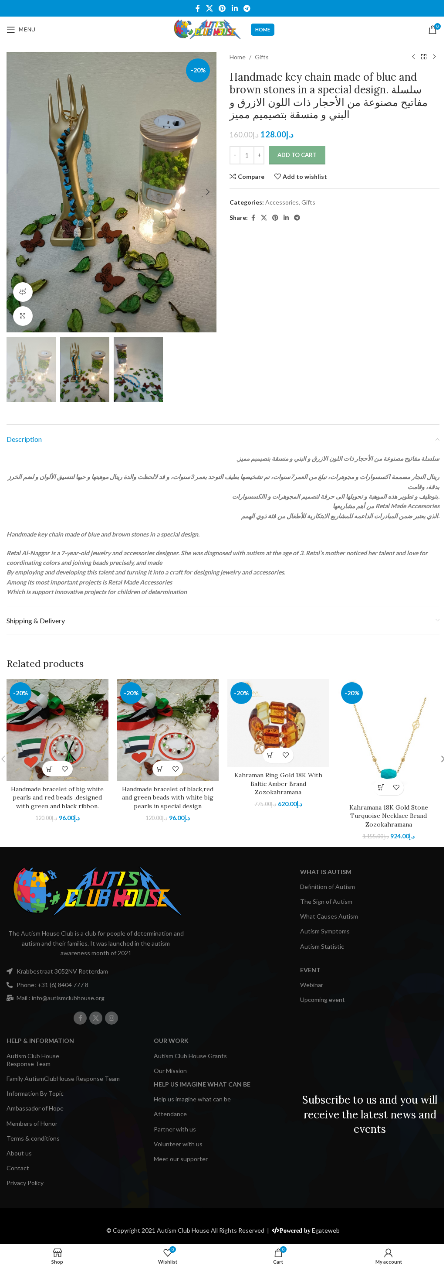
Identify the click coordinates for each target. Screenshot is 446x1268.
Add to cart (297, 154)
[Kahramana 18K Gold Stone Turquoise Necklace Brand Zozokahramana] (389, 739)
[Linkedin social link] (234, 8)
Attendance (170, 1114)
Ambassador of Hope (35, 1108)
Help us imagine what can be (192, 1099)
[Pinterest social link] (222, 8)
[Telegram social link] (246, 8)
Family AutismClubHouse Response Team (63, 1078)
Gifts (262, 57)
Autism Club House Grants (190, 1056)
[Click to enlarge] (23, 316)
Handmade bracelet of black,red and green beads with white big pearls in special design (167, 797)
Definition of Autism (327, 886)
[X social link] (209, 8)
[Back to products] (424, 57)
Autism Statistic (322, 946)
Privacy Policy (25, 1182)
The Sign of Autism (326, 901)
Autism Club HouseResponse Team (33, 1059)
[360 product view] (23, 292)
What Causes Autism (329, 916)
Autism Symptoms (325, 931)
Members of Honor (32, 1123)
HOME (262, 29)
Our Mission (170, 1070)
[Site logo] (207, 29)
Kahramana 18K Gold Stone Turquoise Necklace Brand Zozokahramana (388, 815)
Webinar (311, 984)
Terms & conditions (33, 1138)
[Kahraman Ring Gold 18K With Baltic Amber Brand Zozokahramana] (278, 723)
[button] (15, 192)
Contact (18, 1168)
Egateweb (326, 1230)
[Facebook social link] (198, 8)
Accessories (282, 202)
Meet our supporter (181, 1158)
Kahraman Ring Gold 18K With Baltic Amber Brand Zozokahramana (278, 783)
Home (238, 57)
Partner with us (175, 1129)
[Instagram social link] (111, 1018)
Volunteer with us (178, 1144)
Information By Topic (35, 1093)
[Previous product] (413, 57)
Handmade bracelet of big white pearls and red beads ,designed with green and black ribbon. (57, 797)
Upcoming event (322, 999)
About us (19, 1153)
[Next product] (434, 57)
